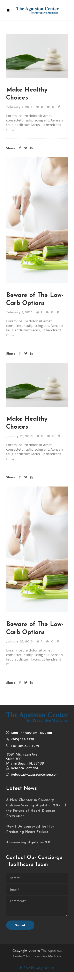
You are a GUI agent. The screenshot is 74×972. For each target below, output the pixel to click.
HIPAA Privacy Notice (37, 967)
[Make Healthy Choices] (37, 55)
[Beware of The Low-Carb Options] (37, 220)
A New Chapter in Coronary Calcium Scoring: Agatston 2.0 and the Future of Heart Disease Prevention (36, 808)
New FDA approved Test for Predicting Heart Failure (30, 829)
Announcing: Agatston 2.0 (28, 842)
